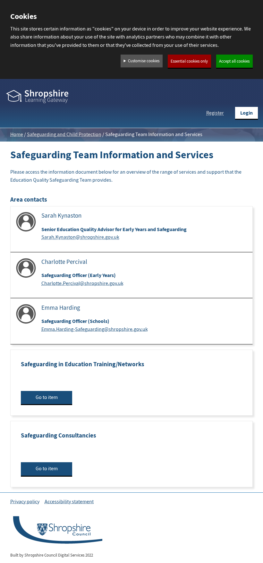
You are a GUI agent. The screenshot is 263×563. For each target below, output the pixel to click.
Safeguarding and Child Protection (64, 134)
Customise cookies (143, 61)
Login (246, 112)
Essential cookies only (189, 61)
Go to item (47, 397)
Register (215, 113)
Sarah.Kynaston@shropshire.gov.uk (80, 237)
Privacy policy (24, 501)
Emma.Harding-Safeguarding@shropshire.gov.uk (94, 329)
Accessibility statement (69, 501)
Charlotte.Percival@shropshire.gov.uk (82, 283)
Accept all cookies (234, 61)
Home (16, 134)
